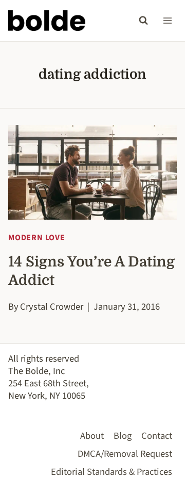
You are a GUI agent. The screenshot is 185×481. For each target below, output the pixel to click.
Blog (123, 435)
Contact (156, 435)
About (92, 435)
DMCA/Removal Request (125, 453)
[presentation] (92, 172)
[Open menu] (167, 20)
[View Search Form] (143, 20)
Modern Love (36, 237)
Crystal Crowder (51, 306)
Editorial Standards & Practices (111, 471)
